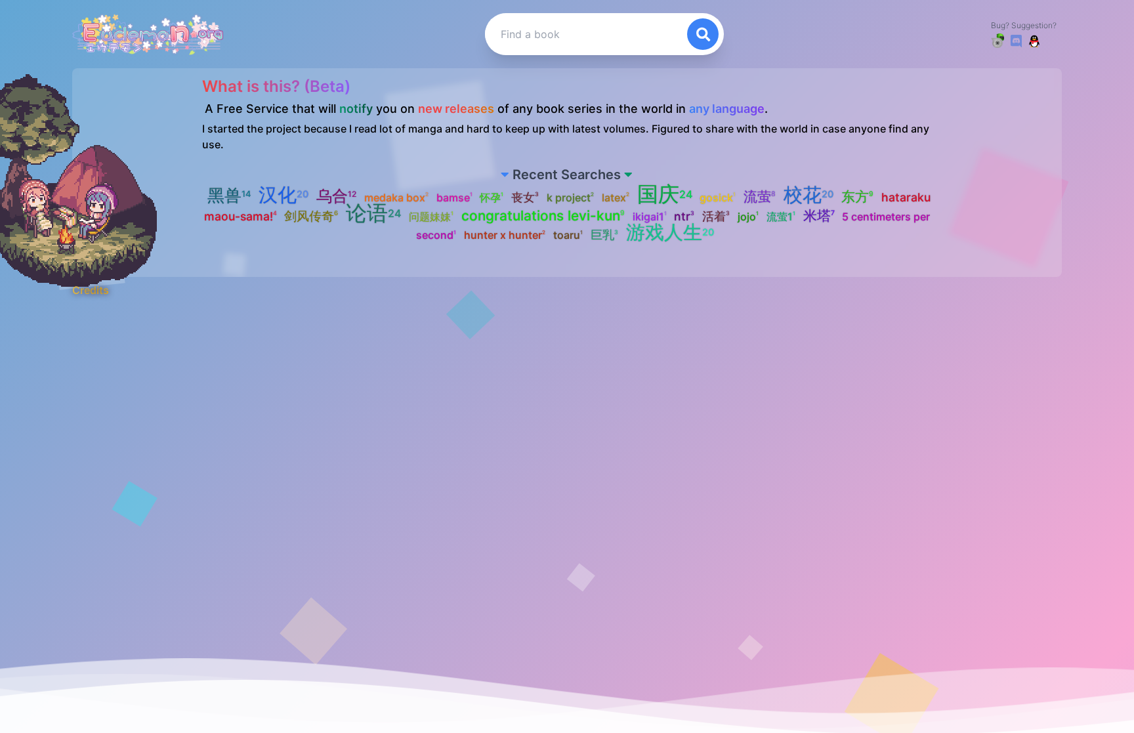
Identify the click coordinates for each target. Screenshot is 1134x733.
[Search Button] (703, 34)
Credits (90, 290)
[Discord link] (1015, 41)
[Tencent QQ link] (1034, 41)
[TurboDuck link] (997, 41)
